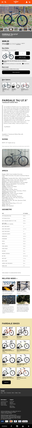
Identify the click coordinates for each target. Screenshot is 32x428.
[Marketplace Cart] (29, 2)
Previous (1, 15)
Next (30, 15)
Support (11, 399)
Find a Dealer (16, 72)
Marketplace (4, 399)
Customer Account (4, 401)
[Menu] (2, 2)
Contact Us (12, 401)
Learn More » (18, 44)
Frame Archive (12, 407)
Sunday (6, 412)
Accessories (8, 392)
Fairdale (3, 391)
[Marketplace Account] (26, 2)
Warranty (11, 402)
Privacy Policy (3, 403)
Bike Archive (12, 406)
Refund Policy (3, 402)
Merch (13, 392)
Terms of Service (4, 405)
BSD (11, 413)
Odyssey (2, 412)
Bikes (2, 392)
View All (6, 382)
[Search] (5, 2)
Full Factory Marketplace (5, 411)
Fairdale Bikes (11, 323)
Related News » (9, 278)
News (20, 392)
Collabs (16, 392)
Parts (5, 392)
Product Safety (12, 403)
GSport (14, 412)
